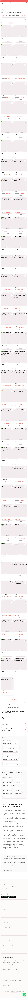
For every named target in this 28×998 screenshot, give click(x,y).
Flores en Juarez (17, 790)
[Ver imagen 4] (8, 36)
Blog (3, 950)
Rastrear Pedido (6, 925)
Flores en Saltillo (15, 964)
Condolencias (19, 982)
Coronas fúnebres (6, 985)
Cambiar (23, 15)
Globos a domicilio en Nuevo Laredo (10, 756)
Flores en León (14, 967)
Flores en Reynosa (7, 779)
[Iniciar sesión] (23, 3)
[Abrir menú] (2, 3)
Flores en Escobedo (7, 788)
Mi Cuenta (5, 947)
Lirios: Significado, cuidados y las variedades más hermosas (13, 863)
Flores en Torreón (6, 967)
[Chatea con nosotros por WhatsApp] (24, 994)
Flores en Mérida (6, 969)
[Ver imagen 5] (22, 36)
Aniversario (11, 980)
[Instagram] (1, 894)
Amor (16, 980)
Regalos (4, 911)
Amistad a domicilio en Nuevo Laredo (10, 764)
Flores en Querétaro (7, 964)
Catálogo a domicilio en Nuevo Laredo (10, 740)
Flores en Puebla (16, 962)
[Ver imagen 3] (7, 36)
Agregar (8, 41)
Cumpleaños (5, 980)
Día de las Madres (6, 982)
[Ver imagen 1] (6, 36)
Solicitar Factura (6, 927)
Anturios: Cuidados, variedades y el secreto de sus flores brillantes (13, 869)
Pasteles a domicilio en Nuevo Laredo (10, 759)
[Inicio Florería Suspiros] (14, 3)
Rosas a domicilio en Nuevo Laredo (10, 743)
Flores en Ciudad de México (18, 960)
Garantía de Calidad (7, 929)
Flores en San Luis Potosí (8, 971)
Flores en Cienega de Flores (9, 785)
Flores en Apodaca (19, 782)
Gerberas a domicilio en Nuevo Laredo (11, 746)
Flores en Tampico (17, 779)
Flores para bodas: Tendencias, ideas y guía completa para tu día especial (12, 866)
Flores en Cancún (18, 971)
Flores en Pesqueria (18, 793)
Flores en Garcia (17, 788)
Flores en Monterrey (7, 793)
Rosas (4, 907)
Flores (4, 904)
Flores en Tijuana (14, 969)
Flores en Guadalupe (7, 790)
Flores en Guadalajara (7, 962)
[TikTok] (6, 894)
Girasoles (5, 909)
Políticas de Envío (6, 940)
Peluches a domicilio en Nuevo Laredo (11, 754)
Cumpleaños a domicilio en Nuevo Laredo (11, 762)
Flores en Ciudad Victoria (8, 782)
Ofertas (4, 914)
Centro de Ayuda (6, 922)
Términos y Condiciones (8, 945)
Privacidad (5, 943)
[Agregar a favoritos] (12, 26)
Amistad (20, 980)
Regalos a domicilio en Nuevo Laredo (10, 751)
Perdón (13, 982)
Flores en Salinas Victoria (8, 796)
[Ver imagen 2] (20, 36)
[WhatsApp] (8, 894)
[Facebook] (3, 894)
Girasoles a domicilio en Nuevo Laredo (11, 748)
